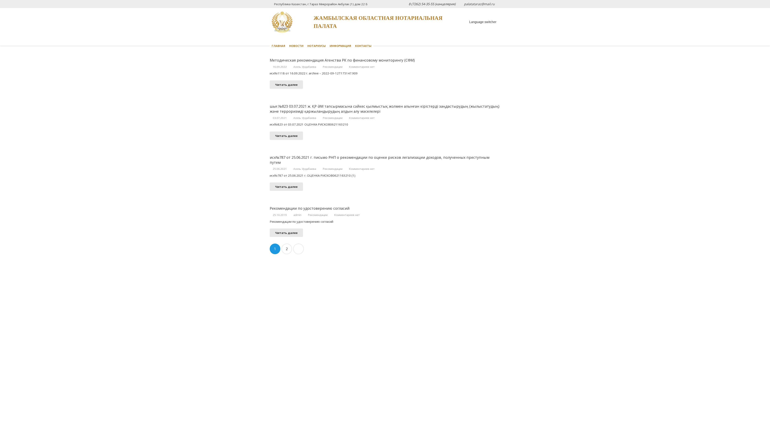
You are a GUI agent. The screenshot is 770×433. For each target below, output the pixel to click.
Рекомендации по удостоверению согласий (310, 208)
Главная (278, 46)
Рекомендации (332, 67)
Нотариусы (316, 46)
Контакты (363, 46)
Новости (296, 46)
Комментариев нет (362, 67)
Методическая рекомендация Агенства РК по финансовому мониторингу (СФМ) (342, 60)
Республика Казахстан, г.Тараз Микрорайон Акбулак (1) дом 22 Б (321, 4)
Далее (298, 249)
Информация (340, 46)
